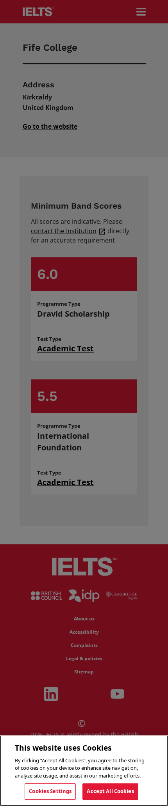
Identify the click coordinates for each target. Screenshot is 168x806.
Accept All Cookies (110, 791)
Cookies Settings (50, 791)
